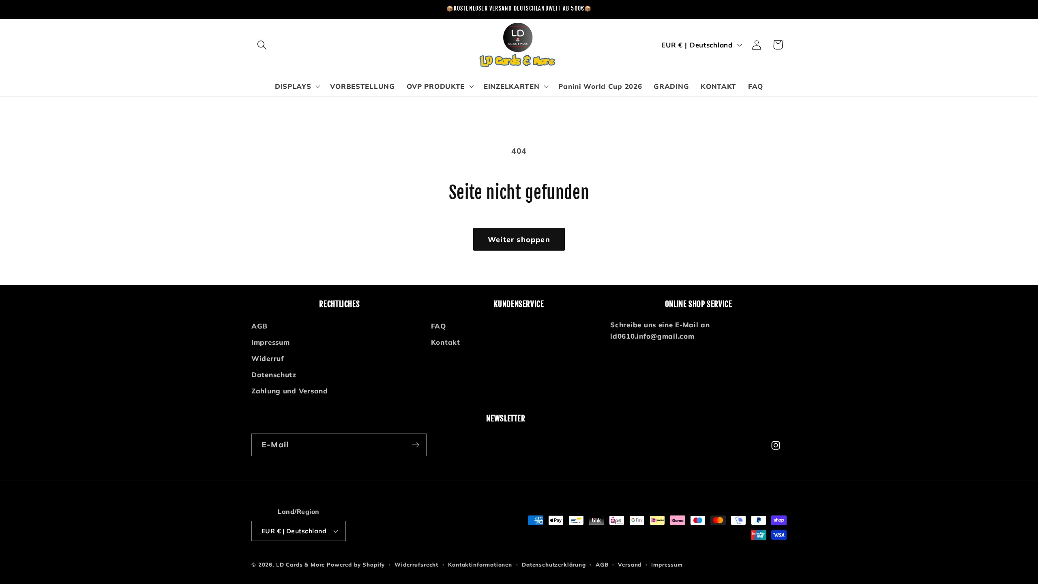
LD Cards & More (300, 564)
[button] (262, 45)
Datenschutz (273, 374)
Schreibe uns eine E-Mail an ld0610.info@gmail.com (660, 330)
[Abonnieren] (415, 445)
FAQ (438, 326)
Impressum (270, 342)
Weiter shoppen (519, 239)
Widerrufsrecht (416, 564)
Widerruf (267, 358)
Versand (629, 564)
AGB (259, 326)
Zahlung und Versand (289, 390)
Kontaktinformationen (480, 564)
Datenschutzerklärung (554, 564)
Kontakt (445, 342)
